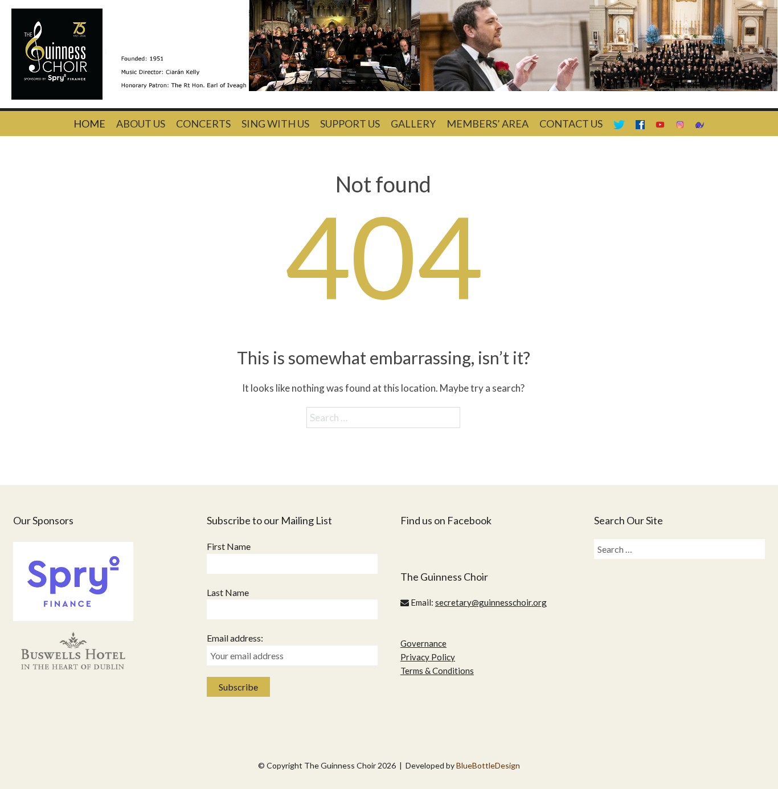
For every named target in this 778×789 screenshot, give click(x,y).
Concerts (203, 123)
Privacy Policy (427, 657)
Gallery (413, 123)
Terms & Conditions (437, 670)
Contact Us (571, 123)
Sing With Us (275, 123)
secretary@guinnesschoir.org (491, 602)
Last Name (228, 592)
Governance (423, 643)
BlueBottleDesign (488, 765)
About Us (140, 123)
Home (89, 123)
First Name (229, 546)
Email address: (235, 637)
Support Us (350, 123)
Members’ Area (488, 123)
